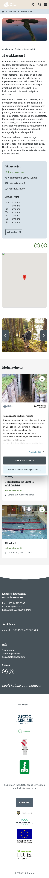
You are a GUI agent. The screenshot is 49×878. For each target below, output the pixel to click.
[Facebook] (5, 671)
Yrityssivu (12, 232)
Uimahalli (10, 543)
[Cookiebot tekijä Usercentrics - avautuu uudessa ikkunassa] (34, 406)
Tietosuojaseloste (11, 653)
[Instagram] (11, 671)
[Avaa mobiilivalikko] (45, 4)
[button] (5, 335)
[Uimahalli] (24, 522)
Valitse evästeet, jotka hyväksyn (23, 469)
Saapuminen (8, 650)
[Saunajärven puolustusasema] (24, 391)
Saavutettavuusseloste (13, 656)
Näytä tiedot (35, 452)
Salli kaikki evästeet (24, 460)
